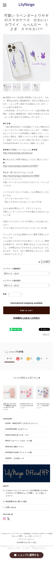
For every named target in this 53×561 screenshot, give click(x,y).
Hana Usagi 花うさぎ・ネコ (17, 435)
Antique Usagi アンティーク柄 (18, 452)
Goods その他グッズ (14, 458)
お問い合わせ (11, 507)
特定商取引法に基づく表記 (16, 501)
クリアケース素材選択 (12, 281)
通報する (46, 334)
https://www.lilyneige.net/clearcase (18, 153)
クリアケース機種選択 (12, 269)
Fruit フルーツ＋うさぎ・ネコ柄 (18, 441)
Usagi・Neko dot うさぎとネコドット (21, 423)
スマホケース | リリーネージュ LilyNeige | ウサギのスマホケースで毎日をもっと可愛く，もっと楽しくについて (27, 493)
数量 (4, 294)
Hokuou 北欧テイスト (14, 447)
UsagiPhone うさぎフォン (16, 429)
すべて (9, 358)
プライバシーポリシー (26, 539)
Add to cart (26, 310)
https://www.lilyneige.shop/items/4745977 (20, 166)
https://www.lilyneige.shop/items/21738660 (21, 176)
